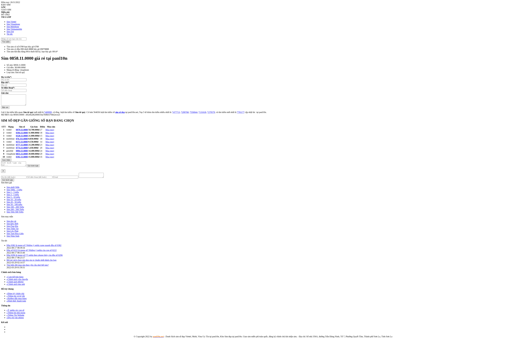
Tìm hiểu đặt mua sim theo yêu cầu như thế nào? (28, 265)
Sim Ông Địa (12, 226)
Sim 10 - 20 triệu (14, 199)
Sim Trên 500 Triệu (15, 212)
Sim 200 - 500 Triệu (15, 209)
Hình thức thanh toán (16, 301)
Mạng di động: (13, 70)
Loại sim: (11, 72)
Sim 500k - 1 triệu (14, 190)
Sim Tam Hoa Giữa (15, 233)
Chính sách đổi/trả (15, 282)
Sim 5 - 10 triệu (13, 197)
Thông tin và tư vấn (16, 296)
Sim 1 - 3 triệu (13, 192)
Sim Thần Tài (12, 228)
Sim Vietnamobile (14, 29)
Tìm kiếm (6, 42)
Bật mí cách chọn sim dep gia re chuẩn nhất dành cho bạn (31, 260)
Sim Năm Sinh (13, 236)
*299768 (185, 112)
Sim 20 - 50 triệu (14, 202)
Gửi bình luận (33, 166)
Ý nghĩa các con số (15, 310)
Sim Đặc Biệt (12, 224)
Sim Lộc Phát (12, 231)
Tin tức (10, 34)
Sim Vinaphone (13, 24)
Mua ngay (49, 130)
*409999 (48, 112)
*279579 (211, 112)
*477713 (176, 112)
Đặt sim (5, 107)
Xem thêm (6, 160)
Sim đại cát (11, 221)
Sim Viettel (11, 22)
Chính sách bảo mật (16, 284)
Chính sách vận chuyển (17, 279)
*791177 (240, 112)
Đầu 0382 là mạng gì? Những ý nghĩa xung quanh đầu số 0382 (34, 245)
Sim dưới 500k (13, 187)
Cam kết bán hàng (15, 277)
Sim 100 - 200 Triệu (15, 207)
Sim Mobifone (13, 26)
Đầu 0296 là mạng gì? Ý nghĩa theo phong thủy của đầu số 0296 (35, 255)
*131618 (202, 112)
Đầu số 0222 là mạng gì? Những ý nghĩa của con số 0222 (32, 250)
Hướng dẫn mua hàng (17, 298)
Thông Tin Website (15, 315)
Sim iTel (10, 31)
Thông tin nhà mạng (16, 313)
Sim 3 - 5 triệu (13, 194)
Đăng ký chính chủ (15, 293)
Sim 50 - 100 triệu (14, 204)
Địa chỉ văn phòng (15, 317)
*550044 (193, 112)
